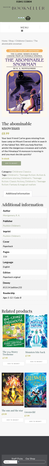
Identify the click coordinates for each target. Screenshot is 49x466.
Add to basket (11, 163)
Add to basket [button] (14, 363)
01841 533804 (24, 1)
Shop (11, 41)
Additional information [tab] (18, 193)
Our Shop (30, 458)
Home (4, 41)
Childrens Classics (23, 41)
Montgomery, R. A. (11, 215)
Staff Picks (17, 458)
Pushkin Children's (11, 225)
